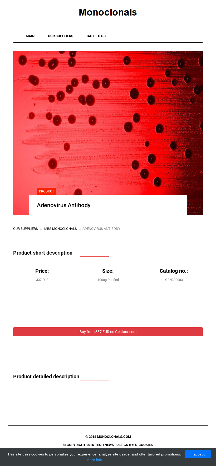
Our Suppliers (60, 36)
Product (46, 191)
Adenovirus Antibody (64, 205)
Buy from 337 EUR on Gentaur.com (108, 332)
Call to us (96, 36)
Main (30, 36)
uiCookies (144, 445)
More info (94, 460)
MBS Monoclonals (60, 229)
